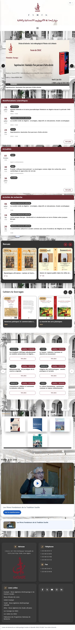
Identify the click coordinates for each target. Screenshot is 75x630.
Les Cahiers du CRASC (10, 614)
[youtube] (37, 15)
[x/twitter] (33, 15)
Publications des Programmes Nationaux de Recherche (17, 618)
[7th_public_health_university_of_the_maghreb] (60, 425)
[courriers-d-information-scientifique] (15, 425)
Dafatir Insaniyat (9, 600)
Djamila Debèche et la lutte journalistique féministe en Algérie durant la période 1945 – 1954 (40, 110)
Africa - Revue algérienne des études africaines (18, 608)
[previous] (3, 371)
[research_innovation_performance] (37, 425)
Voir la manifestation (12, 512)
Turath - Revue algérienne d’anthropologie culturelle (16, 604)
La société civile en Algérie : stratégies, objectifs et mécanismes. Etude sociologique (39, 121)
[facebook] (28, 15)
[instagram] (42, 15)
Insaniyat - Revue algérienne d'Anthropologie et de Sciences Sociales (19, 593)
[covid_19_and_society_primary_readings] (37, 440)
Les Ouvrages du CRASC (11, 611)
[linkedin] (46, 15)
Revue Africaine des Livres (11, 597)
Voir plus (68, 141)
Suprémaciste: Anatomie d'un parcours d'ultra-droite (28, 132)
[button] (37, 483)
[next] (72, 371)
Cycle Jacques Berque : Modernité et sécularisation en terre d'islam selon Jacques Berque (38, 218)
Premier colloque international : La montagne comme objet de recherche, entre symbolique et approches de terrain (38, 170)
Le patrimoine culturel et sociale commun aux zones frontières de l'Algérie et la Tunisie (40, 229)
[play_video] (37, 483)
